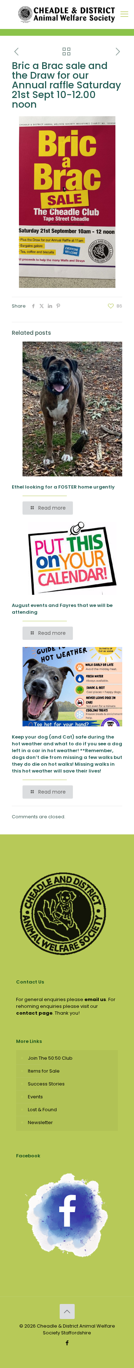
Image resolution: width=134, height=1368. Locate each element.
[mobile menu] (124, 14)
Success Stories (46, 1083)
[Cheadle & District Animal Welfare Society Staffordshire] (67, 14)
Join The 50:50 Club (50, 1058)
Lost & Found (42, 1109)
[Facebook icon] (67, 1343)
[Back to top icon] (67, 1311)
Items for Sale (44, 1071)
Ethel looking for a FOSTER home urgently (63, 487)
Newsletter (40, 1122)
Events (35, 1096)
